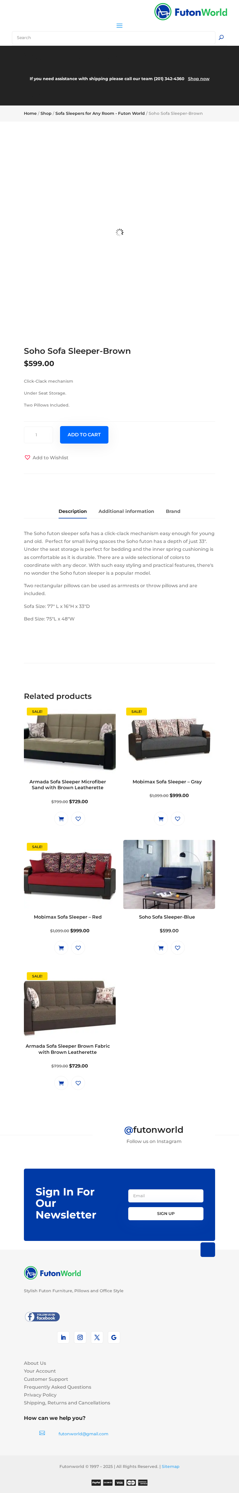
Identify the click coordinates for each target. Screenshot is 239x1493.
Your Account (40, 1371)
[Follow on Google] (114, 1337)
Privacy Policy (40, 1395)
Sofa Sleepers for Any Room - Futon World (100, 113)
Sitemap (171, 1466)
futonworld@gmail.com (83, 1433)
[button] (46, 458)
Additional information (126, 511)
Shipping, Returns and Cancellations (67, 1403)
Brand (173, 511)
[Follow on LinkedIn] (63, 1337)
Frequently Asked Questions (57, 1387)
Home (30, 113)
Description (73, 511)
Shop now (199, 78)
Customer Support (46, 1379)
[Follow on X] (97, 1337)
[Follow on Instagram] (80, 1337)
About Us (35, 1363)
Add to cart (84, 434)
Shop (46, 113)
